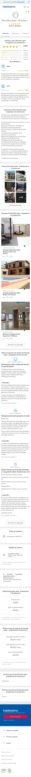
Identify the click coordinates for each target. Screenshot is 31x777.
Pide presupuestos (15, 774)
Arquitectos (18, 574)
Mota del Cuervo (8, 578)
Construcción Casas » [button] (9, 248)
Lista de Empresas (7, 747)
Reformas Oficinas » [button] (8, 332)
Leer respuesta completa (8, 403)
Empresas (10, 574)
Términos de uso (6, 752)
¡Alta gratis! (21, 2)
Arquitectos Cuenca (9, 576)
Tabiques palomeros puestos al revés (15, 416)
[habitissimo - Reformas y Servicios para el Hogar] (7, 7)
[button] (15, 730)
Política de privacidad (7, 756)
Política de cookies (6, 759)
